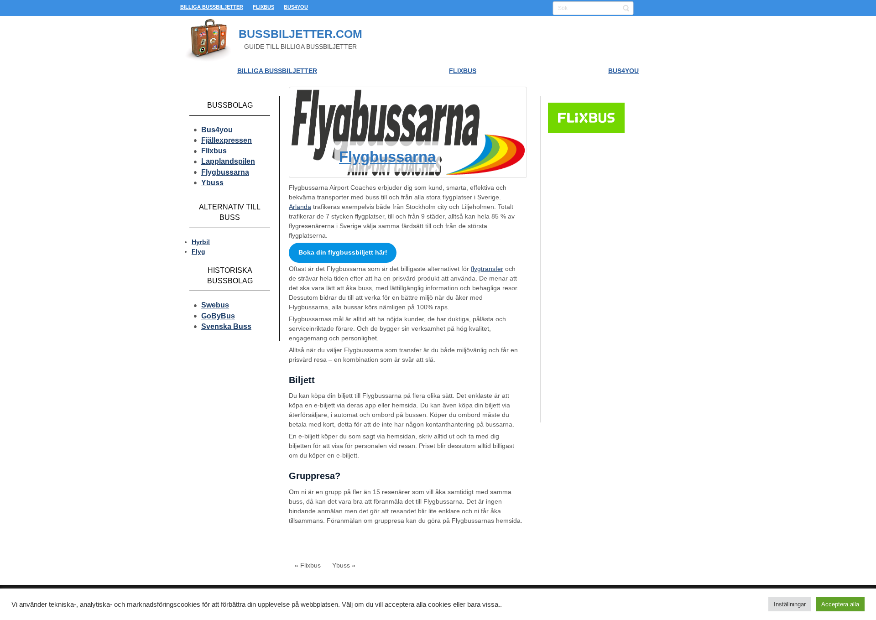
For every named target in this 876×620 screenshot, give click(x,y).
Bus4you (217, 130)
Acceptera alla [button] (840, 604)
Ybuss (212, 183)
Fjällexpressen (226, 140)
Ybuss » (343, 565)
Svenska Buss (226, 326)
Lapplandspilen (228, 161)
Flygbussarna (225, 172)
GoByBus (218, 316)
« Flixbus (308, 565)
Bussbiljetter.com (300, 33)
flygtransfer (487, 268)
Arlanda (300, 206)
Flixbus (214, 151)
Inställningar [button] (790, 604)
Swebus (215, 305)
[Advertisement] (614, 279)
